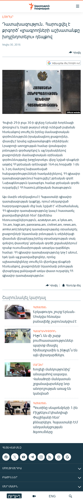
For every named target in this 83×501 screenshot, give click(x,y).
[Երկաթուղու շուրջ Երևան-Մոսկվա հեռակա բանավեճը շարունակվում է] (17, 312)
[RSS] (49, 457)
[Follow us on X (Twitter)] (14, 457)
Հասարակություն (44, 331)
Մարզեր (38, 364)
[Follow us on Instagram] (41, 457)
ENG (52, 496)
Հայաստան (40, 307)
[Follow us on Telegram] (32, 457)
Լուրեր (7, 17)
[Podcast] (58, 457)
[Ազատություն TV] (34, 496)
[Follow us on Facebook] (6, 457)
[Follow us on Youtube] (23, 457)
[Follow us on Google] (67, 457)
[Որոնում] (70, 496)
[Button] (75, 52)
